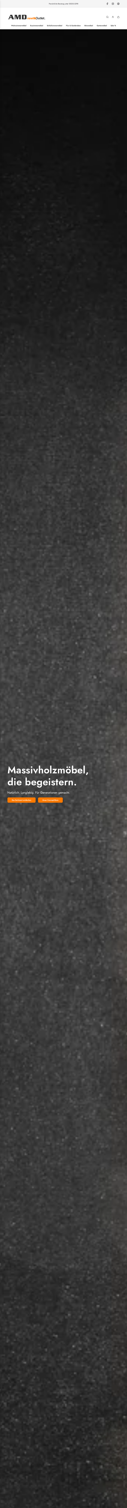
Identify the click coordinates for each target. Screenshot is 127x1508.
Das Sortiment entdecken (21, 800)
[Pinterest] (118, 3)
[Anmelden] (113, 17)
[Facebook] (107, 3)
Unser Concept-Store (50, 800)
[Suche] (107, 17)
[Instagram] (113, 3)
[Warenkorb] (118, 17)
